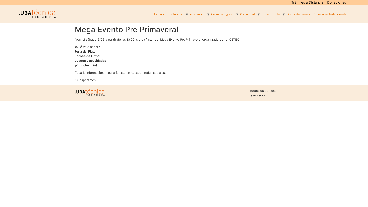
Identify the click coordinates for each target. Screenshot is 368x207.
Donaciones (336, 2)
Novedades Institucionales (331, 14)
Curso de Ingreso (222, 14)
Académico (197, 14)
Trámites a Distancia (307, 2)
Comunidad (247, 14)
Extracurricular (271, 14)
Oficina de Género (298, 14)
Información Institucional (167, 14)
